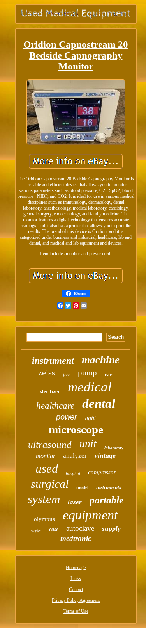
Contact (76, 589)
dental (98, 404)
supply (111, 528)
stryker (36, 530)
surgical (50, 483)
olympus (44, 519)
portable (107, 500)
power (66, 417)
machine (101, 360)
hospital (73, 473)
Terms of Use (75, 611)
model (82, 487)
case (53, 529)
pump (87, 372)
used (46, 468)
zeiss (46, 372)
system (44, 499)
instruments (108, 487)
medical (90, 387)
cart (109, 374)
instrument (53, 361)
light (90, 418)
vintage (105, 455)
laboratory (113, 447)
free (66, 374)
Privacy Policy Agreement (76, 600)
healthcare (55, 406)
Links (75, 578)
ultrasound (50, 444)
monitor (45, 456)
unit (88, 444)
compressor (102, 472)
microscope (76, 429)
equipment (90, 515)
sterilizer (50, 392)
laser (75, 502)
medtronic (75, 538)
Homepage (76, 567)
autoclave (80, 528)
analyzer (75, 455)
